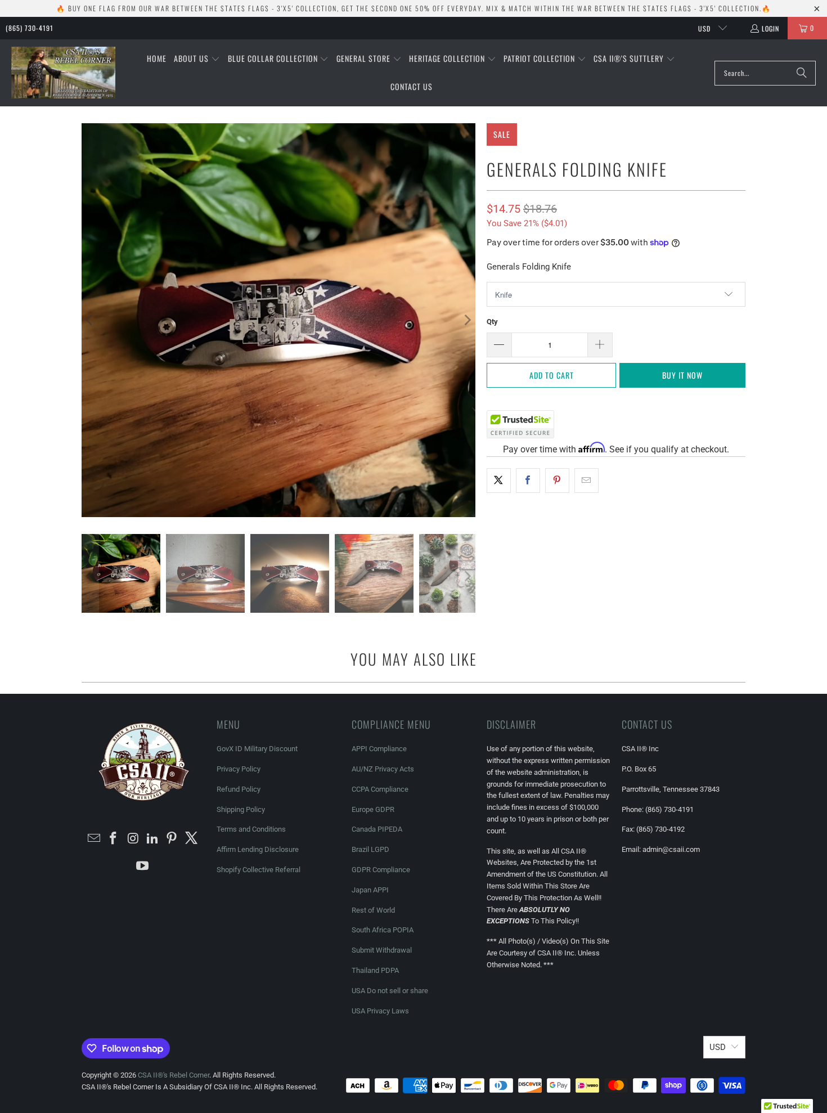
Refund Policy (238, 789)
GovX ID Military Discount (257, 748)
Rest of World (373, 910)
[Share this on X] (499, 480)
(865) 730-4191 (29, 28)
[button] (197, 59)
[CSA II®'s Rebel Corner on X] (191, 839)
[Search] (802, 73)
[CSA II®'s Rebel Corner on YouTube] (142, 866)
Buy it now (682, 375)
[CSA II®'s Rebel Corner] (63, 73)
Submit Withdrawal (382, 950)
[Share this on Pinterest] (557, 480)
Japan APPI (370, 890)
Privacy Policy (238, 769)
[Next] (467, 320)
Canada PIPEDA (377, 829)
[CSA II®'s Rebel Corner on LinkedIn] (153, 839)
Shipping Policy (241, 809)
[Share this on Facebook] (528, 480)
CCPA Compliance (380, 789)
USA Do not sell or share (390, 990)
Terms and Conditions (251, 829)
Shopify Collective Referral (258, 869)
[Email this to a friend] (586, 480)
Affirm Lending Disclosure (258, 849)
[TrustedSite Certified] (520, 424)
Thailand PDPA (375, 970)
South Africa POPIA (383, 930)
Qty (492, 321)
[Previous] (90, 320)
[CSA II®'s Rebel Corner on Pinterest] (172, 839)
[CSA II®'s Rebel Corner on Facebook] (113, 839)
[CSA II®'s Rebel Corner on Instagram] (133, 839)
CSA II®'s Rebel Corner (173, 1075)
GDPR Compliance (381, 869)
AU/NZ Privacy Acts (383, 769)
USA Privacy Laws (380, 1011)
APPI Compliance (379, 748)
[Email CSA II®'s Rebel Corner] (94, 839)
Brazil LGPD (370, 849)
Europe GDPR (373, 809)
